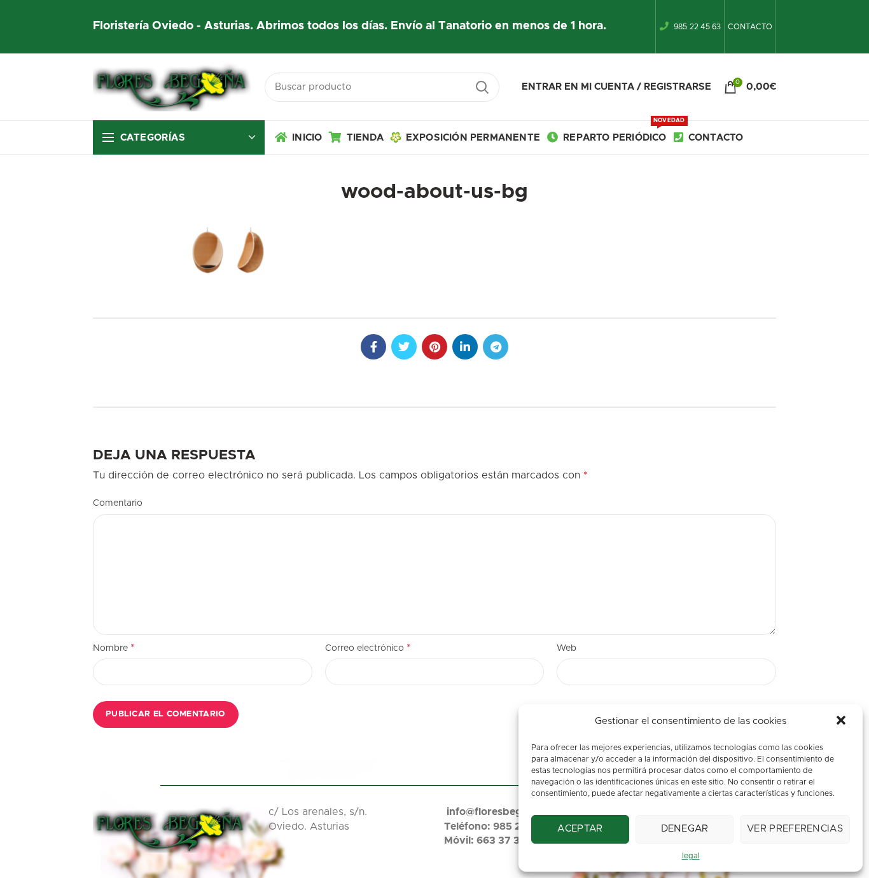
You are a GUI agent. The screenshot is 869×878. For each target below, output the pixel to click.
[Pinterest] (434, 346)
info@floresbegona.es (500, 812)
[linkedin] (465, 346)
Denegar (685, 828)
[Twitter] (404, 346)
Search (482, 87)
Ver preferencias (795, 828)
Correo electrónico (368, 648)
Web (566, 648)
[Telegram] (495, 346)
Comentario (118, 503)
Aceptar (579, 828)
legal (691, 856)
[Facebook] (373, 346)
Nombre (114, 648)
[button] (842, 721)
